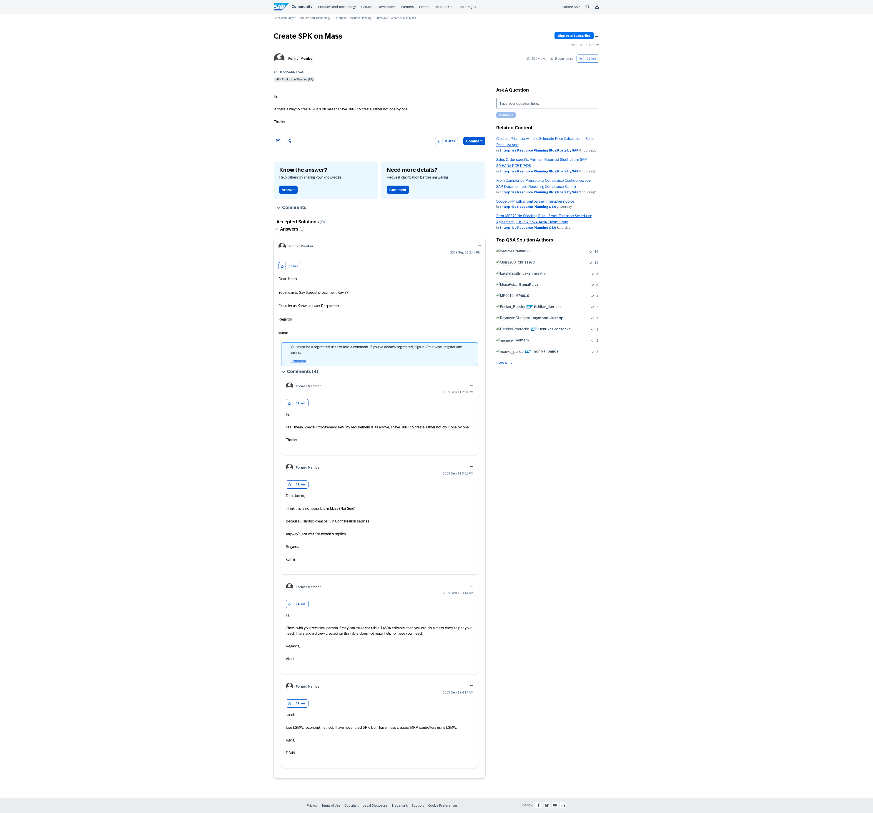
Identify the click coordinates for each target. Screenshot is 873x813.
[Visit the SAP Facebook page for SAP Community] (538, 805)
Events (424, 7)
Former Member (301, 58)
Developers (387, 7)
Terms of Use (330, 805)
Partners (407, 7)
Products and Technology (337, 7)
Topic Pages (467, 7)
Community (301, 6)
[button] (580, 59)
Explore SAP (571, 7)
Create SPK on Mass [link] (403, 18)
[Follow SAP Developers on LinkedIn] (563, 805)
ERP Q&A (381, 18)
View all (502, 363)
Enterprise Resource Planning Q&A (527, 207)
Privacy (312, 805)
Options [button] (596, 36)
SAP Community (284, 18)
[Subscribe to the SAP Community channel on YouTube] (555, 805)
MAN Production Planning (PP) (294, 79)
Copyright (351, 805)
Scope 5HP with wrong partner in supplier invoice (535, 201)
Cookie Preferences (443, 805)
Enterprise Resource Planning (352, 18)
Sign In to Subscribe (574, 35)
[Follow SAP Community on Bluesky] (547, 805)
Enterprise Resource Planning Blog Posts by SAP (539, 150)
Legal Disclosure (375, 805)
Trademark (399, 805)
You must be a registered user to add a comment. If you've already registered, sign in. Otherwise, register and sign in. (376, 349)
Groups (366, 7)
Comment (474, 141)
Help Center (444, 7)
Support (418, 805)
